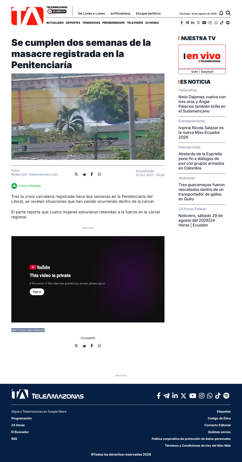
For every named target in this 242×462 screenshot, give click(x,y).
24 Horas (152, 22)
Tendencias (91, 22)
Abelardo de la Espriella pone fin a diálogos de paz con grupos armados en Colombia (201, 160)
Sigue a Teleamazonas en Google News (38, 411)
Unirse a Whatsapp (30, 185)
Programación (113, 22)
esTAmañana (120, 13)
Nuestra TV (198, 38)
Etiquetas (224, 411)
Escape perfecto (148, 13)
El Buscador (20, 432)
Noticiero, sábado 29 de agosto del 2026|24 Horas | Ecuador (200, 220)
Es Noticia (195, 82)
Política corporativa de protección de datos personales (191, 439)
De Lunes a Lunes (91, 13)
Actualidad (55, 22)
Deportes (73, 22)
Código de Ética (219, 418)
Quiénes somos (219, 432)
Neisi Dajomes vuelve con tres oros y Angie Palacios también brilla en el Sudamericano (202, 103)
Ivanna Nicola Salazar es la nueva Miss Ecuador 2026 (201, 132)
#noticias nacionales (28, 330)
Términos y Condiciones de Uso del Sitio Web (198, 445)
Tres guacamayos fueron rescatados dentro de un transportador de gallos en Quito (201, 191)
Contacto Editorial (217, 425)
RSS (14, 439)
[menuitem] (55, 22)
